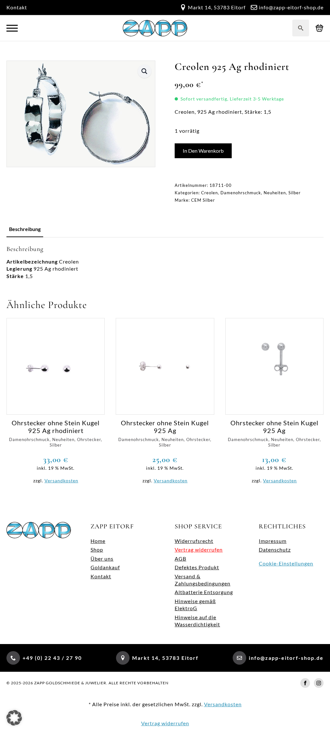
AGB (180, 558)
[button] (144, 71)
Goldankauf (105, 567)
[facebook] (305, 683)
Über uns (102, 558)
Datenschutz (275, 549)
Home (98, 541)
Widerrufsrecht (194, 541)
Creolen (209, 192)
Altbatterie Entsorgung (204, 592)
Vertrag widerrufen (199, 549)
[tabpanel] (165, 262)
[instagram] (319, 683)
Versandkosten (61, 480)
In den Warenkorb (203, 151)
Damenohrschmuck (240, 192)
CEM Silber (203, 200)
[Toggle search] (300, 28)
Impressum (272, 541)
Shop (97, 549)
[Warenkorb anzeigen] (319, 28)
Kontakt (16, 7)
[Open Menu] (12, 28)
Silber (294, 192)
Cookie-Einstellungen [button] (286, 563)
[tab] (24, 229)
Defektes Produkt (197, 567)
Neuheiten (275, 192)
